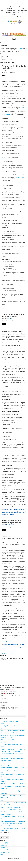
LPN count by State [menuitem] (18, 6)
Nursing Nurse (22, 644)
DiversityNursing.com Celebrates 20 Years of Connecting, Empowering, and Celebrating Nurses (12, 770)
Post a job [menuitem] (19, 16)
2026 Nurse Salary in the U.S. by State (11, 795)
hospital (15, 647)
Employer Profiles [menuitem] (16, 12)
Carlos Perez (9, 70)
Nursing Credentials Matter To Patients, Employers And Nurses (11, 521)
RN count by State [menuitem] (9, 6)
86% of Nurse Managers (20, 177)
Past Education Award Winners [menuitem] (10, 10)
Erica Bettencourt (10, 524)
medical (11, 647)
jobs (6, 644)
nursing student (8, 509)
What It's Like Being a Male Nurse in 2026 (12, 784)
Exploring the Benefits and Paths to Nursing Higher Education (13, 315)
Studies (3, 157)
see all (1, 854)
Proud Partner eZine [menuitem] (12, 4)
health (4, 847)
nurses (7, 647)
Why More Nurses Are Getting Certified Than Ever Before (14, 67)
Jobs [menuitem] (22, 12)
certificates (7, 308)
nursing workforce (12, 512)
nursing (4, 850)
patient (19, 647)
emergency (15, 644)
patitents (23, 646)
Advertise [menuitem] (14, 14)
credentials (4, 646)
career (22, 647)
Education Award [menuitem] (10, 8)
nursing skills (5, 512)
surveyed (15, 136)
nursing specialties (10, 514)
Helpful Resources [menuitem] (8, 12)
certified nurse (20, 308)
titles (14, 646)
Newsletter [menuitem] (22, 8)
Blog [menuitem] (2, 10)
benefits (9, 57)
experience (10, 644)
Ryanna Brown (9, 318)
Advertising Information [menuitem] (11, 16)
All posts (3, 653)
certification (13, 308)
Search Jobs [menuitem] (5, 4)
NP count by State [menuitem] (22, 4)
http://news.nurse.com (10, 641)
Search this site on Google (5, 832)
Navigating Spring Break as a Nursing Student (13, 821)
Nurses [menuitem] (14, 1)
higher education (16, 509)
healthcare (5, 852)
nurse (24, 511)
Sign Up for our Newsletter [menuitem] (22, 10)
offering (21, 48)
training (3, 647)
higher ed (20, 511)
